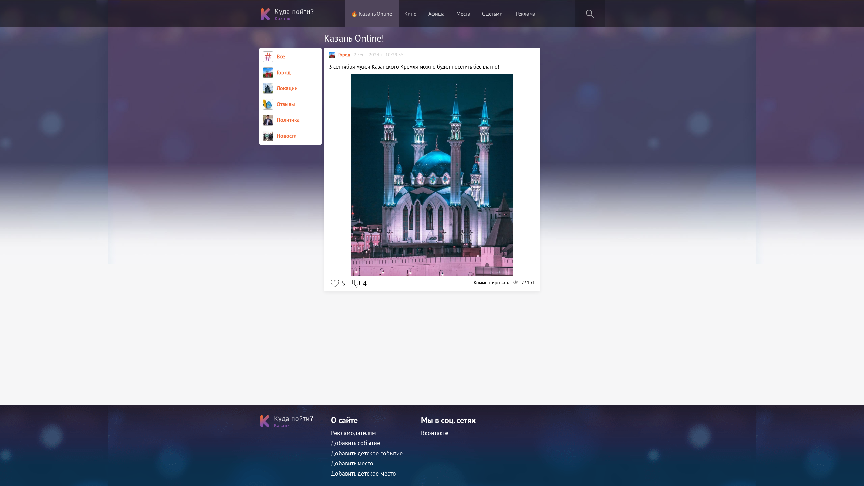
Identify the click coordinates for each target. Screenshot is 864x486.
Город (344, 55)
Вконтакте (434, 433)
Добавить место (352, 463)
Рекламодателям (353, 433)
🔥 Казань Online (371, 13)
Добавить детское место (363, 473)
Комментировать (491, 282)
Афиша (436, 13)
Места (463, 13)
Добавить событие (355, 443)
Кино (410, 13)
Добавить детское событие (367, 453)
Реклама (525, 13)
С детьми (492, 13)
